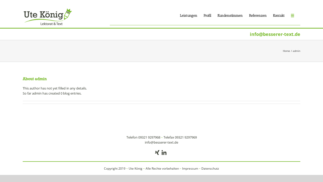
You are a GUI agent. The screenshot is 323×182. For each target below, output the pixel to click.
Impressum (190, 168)
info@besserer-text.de (275, 34)
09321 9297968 (149, 137)
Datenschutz (210, 168)
